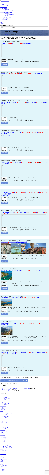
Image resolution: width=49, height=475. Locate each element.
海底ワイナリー (3, 465)
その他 (1, 432)
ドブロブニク (3, 436)
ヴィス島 (2, 400)
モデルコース (3, 450)
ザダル (1, 423)
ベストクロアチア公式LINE (6, 390)
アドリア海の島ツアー (5, 398)
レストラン (2, 455)
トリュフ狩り (3, 438)
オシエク (2, 402)
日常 (1, 462)
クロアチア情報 (3, 414)
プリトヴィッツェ (4, 445)
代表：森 (2, 457)
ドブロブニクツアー (4, 437)
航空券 (1, 467)
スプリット (2, 426)
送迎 (1, 471)
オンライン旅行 (3, 404)
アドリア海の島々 (4, 397)
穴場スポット (3, 466)
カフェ (1, 412)
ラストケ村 (2, 452)
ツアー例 (2, 433)
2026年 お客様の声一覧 (5, 389)
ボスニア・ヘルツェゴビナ (6, 447)
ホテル (1, 449)
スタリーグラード (4, 425)
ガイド (1, 411)
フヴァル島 (2, 443)
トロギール (2, 440)
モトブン (2, 451)
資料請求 (2, 470)
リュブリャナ (3, 454)
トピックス (2, 435)
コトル (1, 418)
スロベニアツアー (4, 431)
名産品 (1, 460)
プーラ (1, 442)
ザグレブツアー (3, 422)
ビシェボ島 (2, 441)
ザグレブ (2, 421)
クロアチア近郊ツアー (5, 416)
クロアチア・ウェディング (6, 413)
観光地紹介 (2, 469)
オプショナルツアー (4, 403)
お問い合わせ (3, 406)
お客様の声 (2, 409)
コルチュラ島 (3, 419)
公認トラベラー (3, 459)
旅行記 (1, 461)
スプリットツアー (4, 427)
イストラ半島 (3, 399)
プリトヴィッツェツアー (5, 446)
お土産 (1, 407)
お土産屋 (2, 408)
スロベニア (2, 430)
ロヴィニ (2, 456)
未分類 (1, 464)
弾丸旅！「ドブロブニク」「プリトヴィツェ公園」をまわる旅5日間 (15, 388)
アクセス (2, 395)
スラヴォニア (3, 428)
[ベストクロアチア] (4, 1)
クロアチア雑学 (3, 417)
